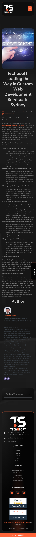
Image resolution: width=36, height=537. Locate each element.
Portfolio (18, 455)
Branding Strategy (18, 480)
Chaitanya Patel (10, 316)
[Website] (8, 378)
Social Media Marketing (18, 470)
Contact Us (18, 461)
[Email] (5, 378)
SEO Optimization (18, 472)
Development (8, 522)
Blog (18, 458)
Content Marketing (18, 478)
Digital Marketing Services (22, 522)
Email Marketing (18, 483)
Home (18, 450)
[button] (29, 394)
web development (9, 113)
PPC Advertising (18, 475)
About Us (18, 453)
